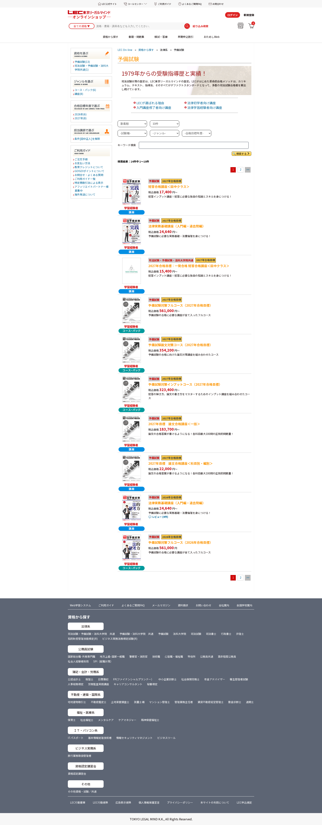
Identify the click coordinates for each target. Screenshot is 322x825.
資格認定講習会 (77, 773)
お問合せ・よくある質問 (89, 175)
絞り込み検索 (200, 26)
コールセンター (135, 3)
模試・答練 (161, 37)
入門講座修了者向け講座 (153, 107)
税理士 (89, 679)
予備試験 (163, 634)
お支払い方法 (82, 163)
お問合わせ (218, 3)
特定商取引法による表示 (89, 183)
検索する (241, 153)
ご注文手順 (81, 159)
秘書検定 (152, 684)
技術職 (156, 656)
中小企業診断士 (167, 679)
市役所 (191, 656)
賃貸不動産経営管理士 (211, 702)
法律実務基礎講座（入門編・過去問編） (176, 226)
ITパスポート (75, 738)
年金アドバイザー (214, 679)
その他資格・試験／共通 (82, 791)
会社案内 (224, 605)
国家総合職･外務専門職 (81, 656)
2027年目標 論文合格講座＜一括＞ (174, 424)
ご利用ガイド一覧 (85, 179)
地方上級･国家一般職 (112, 656)
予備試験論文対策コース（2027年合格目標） (180, 345)
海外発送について (85, 194)
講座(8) (79, 94)
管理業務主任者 (184, 702)
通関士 (250, 702)
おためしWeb (212, 37)
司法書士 (211, 634)
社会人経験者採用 (78, 661)
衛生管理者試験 (239, 679)
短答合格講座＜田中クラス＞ (169, 186)
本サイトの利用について (215, 802)
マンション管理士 (159, 702)
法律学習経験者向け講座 (204, 107)
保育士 (72, 720)
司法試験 (196, 634)
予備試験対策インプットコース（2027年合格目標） (185, 384)
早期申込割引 (185, 37)
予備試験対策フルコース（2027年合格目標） (180, 305)
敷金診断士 (234, 702)
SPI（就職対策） (103, 661)
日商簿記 (103, 679)
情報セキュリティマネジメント (134, 738)
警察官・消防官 (138, 656)
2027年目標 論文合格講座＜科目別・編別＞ (180, 463)
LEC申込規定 (244, 802)
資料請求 (183, 605)
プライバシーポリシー (180, 802)
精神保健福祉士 (150, 720)
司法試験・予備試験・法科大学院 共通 (91, 634)
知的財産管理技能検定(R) (83, 638)
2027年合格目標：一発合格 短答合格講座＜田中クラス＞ (188, 266)
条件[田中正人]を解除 (87, 139)
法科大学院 (179, 634)
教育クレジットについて (89, 167)
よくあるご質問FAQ (192, 3)
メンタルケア (106, 720)
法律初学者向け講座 (201, 103)
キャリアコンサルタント (128, 684)
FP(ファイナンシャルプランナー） (133, 679)
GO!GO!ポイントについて (90, 171)
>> (247, 169)
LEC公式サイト (109, 3)
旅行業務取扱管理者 (79, 756)
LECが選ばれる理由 (150, 103)
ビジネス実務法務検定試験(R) (119, 638)
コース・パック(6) (85, 90)
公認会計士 (74, 679)
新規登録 (249, 15)
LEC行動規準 (100, 802)
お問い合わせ (203, 605)
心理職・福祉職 (174, 656)
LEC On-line (125, 50)
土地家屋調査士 (120, 702)
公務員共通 (206, 656)
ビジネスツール (166, 738)
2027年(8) (81, 118)
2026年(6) (81, 114)
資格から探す (110, 37)
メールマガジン (161, 605)
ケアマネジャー (127, 720)
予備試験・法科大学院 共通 (136, 634)
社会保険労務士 (190, 679)
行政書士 (226, 634)
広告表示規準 (123, 802)
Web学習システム (80, 605)
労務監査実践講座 (98, 684)
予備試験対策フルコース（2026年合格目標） (180, 542)
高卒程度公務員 (227, 656)
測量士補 (139, 702)
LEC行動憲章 (77, 802)
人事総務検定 (75, 684)
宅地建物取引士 (77, 702)
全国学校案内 (244, 605)
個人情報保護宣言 (149, 802)
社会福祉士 (86, 720)
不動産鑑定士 (98, 702)
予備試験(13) (82, 62)
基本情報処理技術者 (100, 738)
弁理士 (240, 634)
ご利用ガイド (164, 3)
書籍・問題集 (136, 37)
